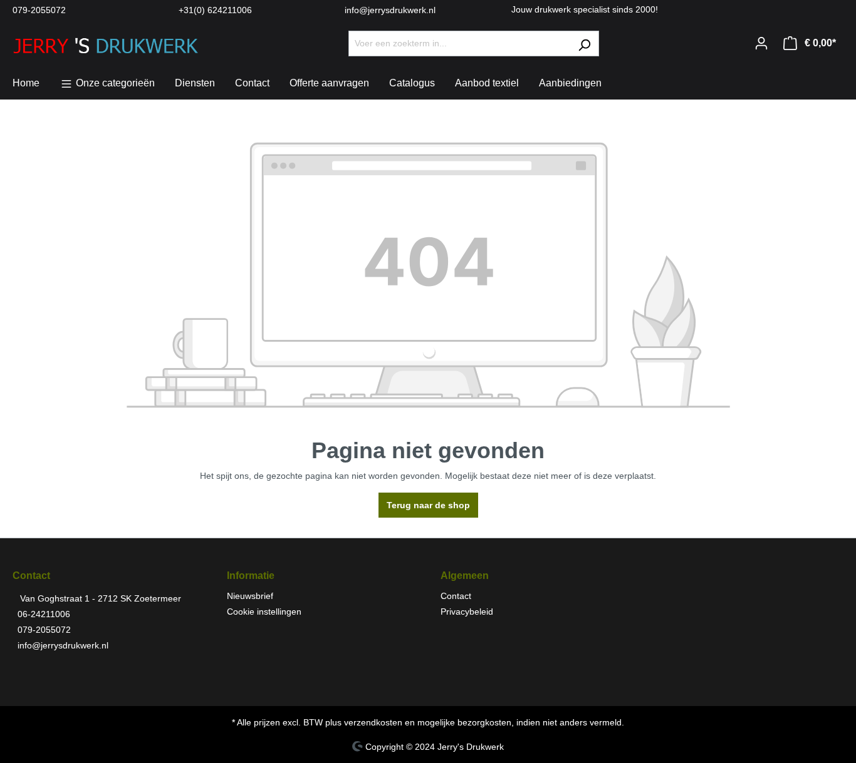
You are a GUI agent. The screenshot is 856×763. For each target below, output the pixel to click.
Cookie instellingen (264, 612)
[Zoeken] (584, 43)
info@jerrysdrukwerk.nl (390, 10)
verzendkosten (373, 722)
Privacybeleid (467, 612)
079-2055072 (39, 10)
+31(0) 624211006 (215, 10)
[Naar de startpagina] (107, 41)
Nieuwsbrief (250, 596)
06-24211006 (44, 614)
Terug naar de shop (428, 505)
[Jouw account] (761, 43)
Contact (456, 596)
